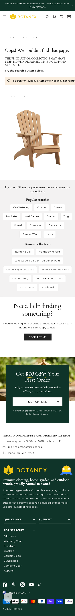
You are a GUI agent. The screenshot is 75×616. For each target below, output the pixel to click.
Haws (49, 234)
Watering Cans (13, 541)
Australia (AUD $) (17, 592)
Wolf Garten (32, 216)
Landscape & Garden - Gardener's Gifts (37, 260)
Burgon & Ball (23, 251)
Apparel (8, 570)
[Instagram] (22, 584)
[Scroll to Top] (69, 597)
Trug (66, 216)
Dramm (51, 216)
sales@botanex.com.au (29, 446)
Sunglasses (11, 560)
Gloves (58, 207)
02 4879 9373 (25, 452)
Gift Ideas (9, 536)
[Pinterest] (13, 584)
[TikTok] (40, 585)
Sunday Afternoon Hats (55, 269)
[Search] (47, 17)
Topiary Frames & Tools (49, 278)
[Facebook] (4, 584)
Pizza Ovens (27, 287)
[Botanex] (23, 17)
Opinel (18, 225)
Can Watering (21, 207)
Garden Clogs (12, 555)
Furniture (9, 545)
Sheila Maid (48, 287)
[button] (69, 17)
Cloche (41, 207)
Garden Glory (20, 278)
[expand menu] (5, 17)
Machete (11, 216)
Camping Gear (12, 565)
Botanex (17, 609)
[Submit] (58, 401)
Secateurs (55, 225)
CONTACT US (37, 337)
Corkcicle (35, 225)
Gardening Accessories (20, 269)
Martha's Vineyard (49, 251)
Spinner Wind (30, 234)
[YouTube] (31, 584)
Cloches (9, 550)
